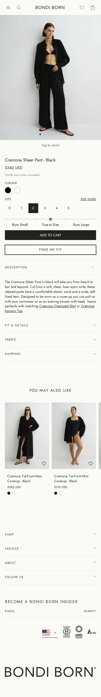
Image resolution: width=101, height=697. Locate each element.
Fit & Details (16, 325)
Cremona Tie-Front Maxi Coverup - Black (24, 478)
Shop (10, 534)
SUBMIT (90, 611)
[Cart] (92, 7)
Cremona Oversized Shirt (57, 306)
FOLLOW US (15, 577)
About (11, 563)
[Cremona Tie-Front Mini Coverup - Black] (74, 435)
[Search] (19, 7)
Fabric (10, 339)
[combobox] (50, 633)
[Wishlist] (81, 7)
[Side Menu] (8, 7)
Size (8, 199)
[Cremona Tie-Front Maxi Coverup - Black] (27, 435)
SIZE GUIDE (88, 199)
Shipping (13, 354)
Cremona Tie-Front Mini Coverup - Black (71, 478)
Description (16, 267)
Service (12, 549)
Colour (11, 183)
